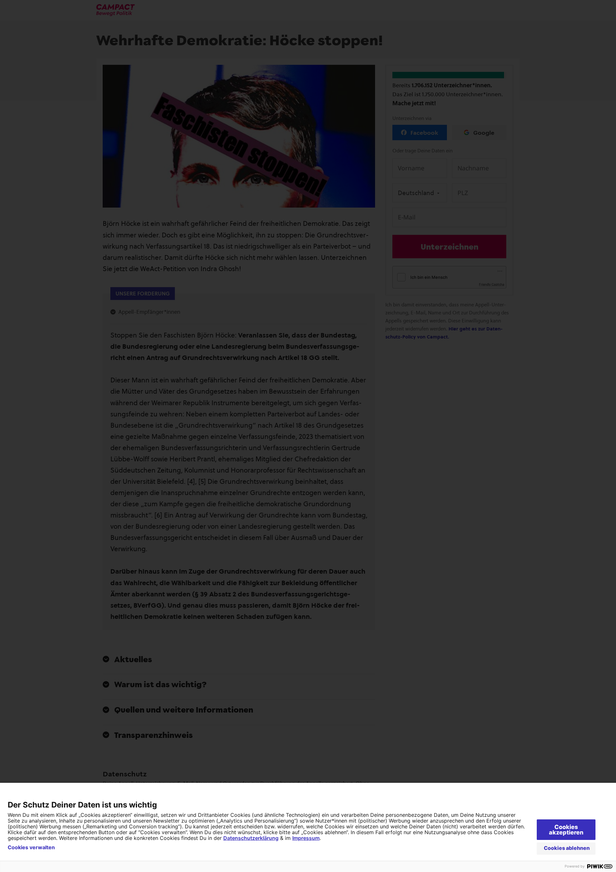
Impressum (306, 838)
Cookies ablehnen (567, 848)
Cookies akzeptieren (566, 830)
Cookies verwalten (31, 847)
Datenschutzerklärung (250, 838)
